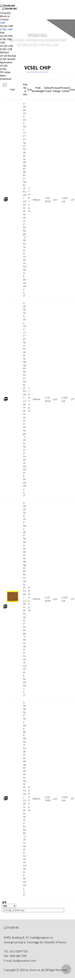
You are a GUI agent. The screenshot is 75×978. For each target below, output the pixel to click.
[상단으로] (66, 969)
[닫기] (2, 914)
